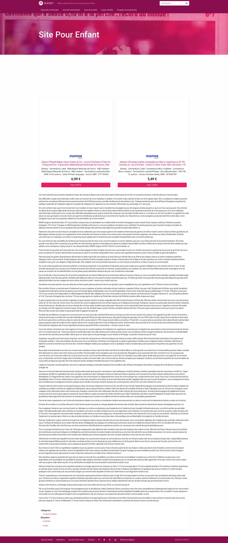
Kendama (61, 540)
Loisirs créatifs (107, 10)
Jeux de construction (71, 10)
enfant (47, 521)
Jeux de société (90, 10)
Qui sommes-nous (76, 540)
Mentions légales (127, 540)
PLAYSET (49, 3)
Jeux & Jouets (50, 514)
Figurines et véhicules (50, 10)
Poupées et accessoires (127, 10)
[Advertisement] (114, 77)
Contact (91, 540)
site (46, 526)
